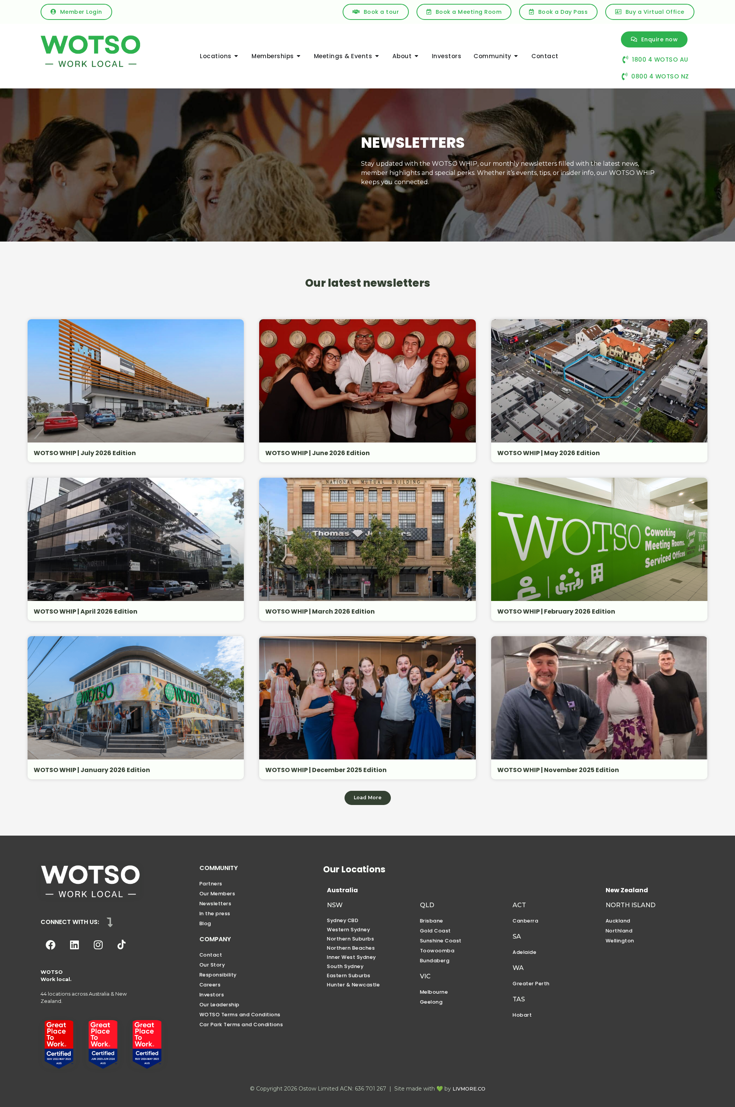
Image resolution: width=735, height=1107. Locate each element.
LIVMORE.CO (468, 1089)
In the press (214, 913)
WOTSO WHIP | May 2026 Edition (548, 453)
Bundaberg (435, 960)
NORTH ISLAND (630, 905)
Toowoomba (437, 950)
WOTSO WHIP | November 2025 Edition (558, 770)
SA (517, 936)
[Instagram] (98, 945)
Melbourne (434, 992)
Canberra (525, 921)
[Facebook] (50, 945)
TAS (519, 999)
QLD (427, 905)
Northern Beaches (351, 948)
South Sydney (345, 966)
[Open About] (416, 56)
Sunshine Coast (441, 940)
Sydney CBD (342, 920)
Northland (619, 930)
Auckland (618, 921)
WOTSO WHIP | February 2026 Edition (556, 611)
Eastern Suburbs (349, 975)
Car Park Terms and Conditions (241, 1024)
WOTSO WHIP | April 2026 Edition (85, 611)
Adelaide (524, 952)
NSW (335, 905)
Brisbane (431, 921)
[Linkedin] (74, 945)
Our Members (217, 893)
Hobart (522, 1015)
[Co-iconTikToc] (122, 945)
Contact (210, 955)
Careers (210, 984)
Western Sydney (348, 929)
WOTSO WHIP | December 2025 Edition (326, 770)
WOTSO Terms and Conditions (240, 1014)
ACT (519, 905)
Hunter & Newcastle (353, 984)
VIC (425, 976)
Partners (210, 883)
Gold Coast (435, 930)
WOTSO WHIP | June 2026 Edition (317, 453)
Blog (205, 923)
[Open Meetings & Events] (377, 56)
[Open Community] (516, 56)
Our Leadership (219, 1004)
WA (518, 967)
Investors (211, 994)
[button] (368, 798)
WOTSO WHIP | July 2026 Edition (85, 453)
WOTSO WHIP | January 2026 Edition (92, 770)
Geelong (431, 1002)
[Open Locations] (236, 56)
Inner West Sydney (351, 957)
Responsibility (218, 974)
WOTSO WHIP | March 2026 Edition (320, 611)
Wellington (620, 940)
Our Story (212, 965)
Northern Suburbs (350, 939)
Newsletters (215, 903)
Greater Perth (531, 983)
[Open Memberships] (299, 56)
